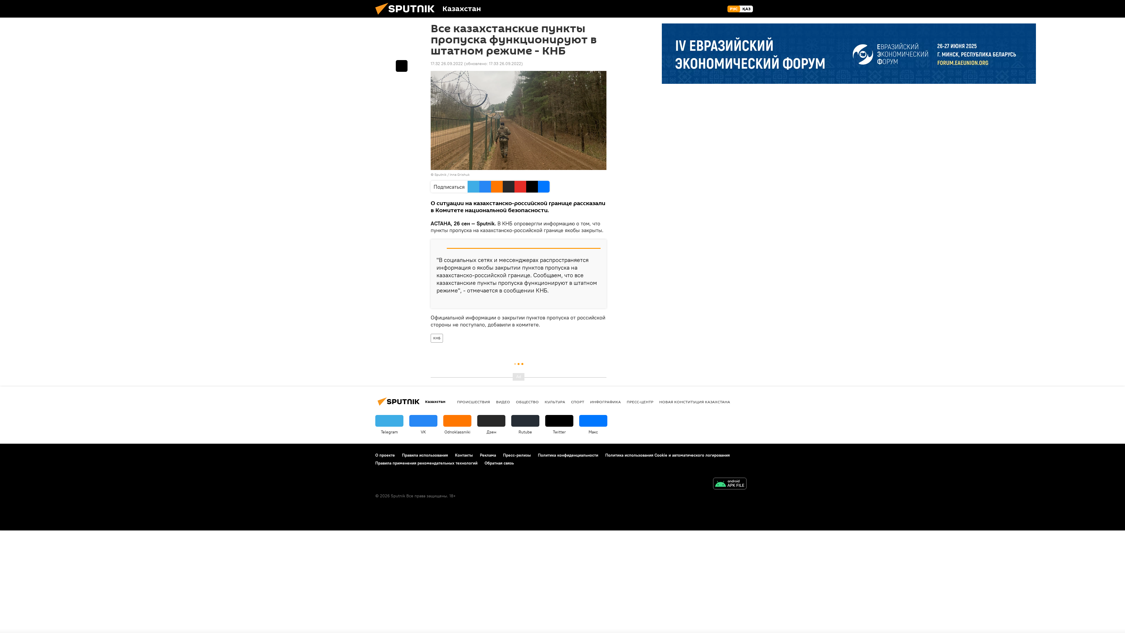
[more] (597, 301)
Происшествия (473, 401)
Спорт (577, 401)
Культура (555, 401)
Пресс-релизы (517, 455)
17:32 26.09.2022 (447, 63)
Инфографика (605, 401)
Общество (527, 401)
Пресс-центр (640, 401)
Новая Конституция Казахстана (694, 401)
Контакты (464, 455)
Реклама (488, 455)
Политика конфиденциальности (568, 455)
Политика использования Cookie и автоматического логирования (667, 455)
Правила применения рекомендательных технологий (426, 463)
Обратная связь (499, 463)
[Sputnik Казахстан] (407, 16)
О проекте (385, 455)
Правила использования (425, 455)
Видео (503, 401)
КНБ (436, 338)
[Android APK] (730, 484)
